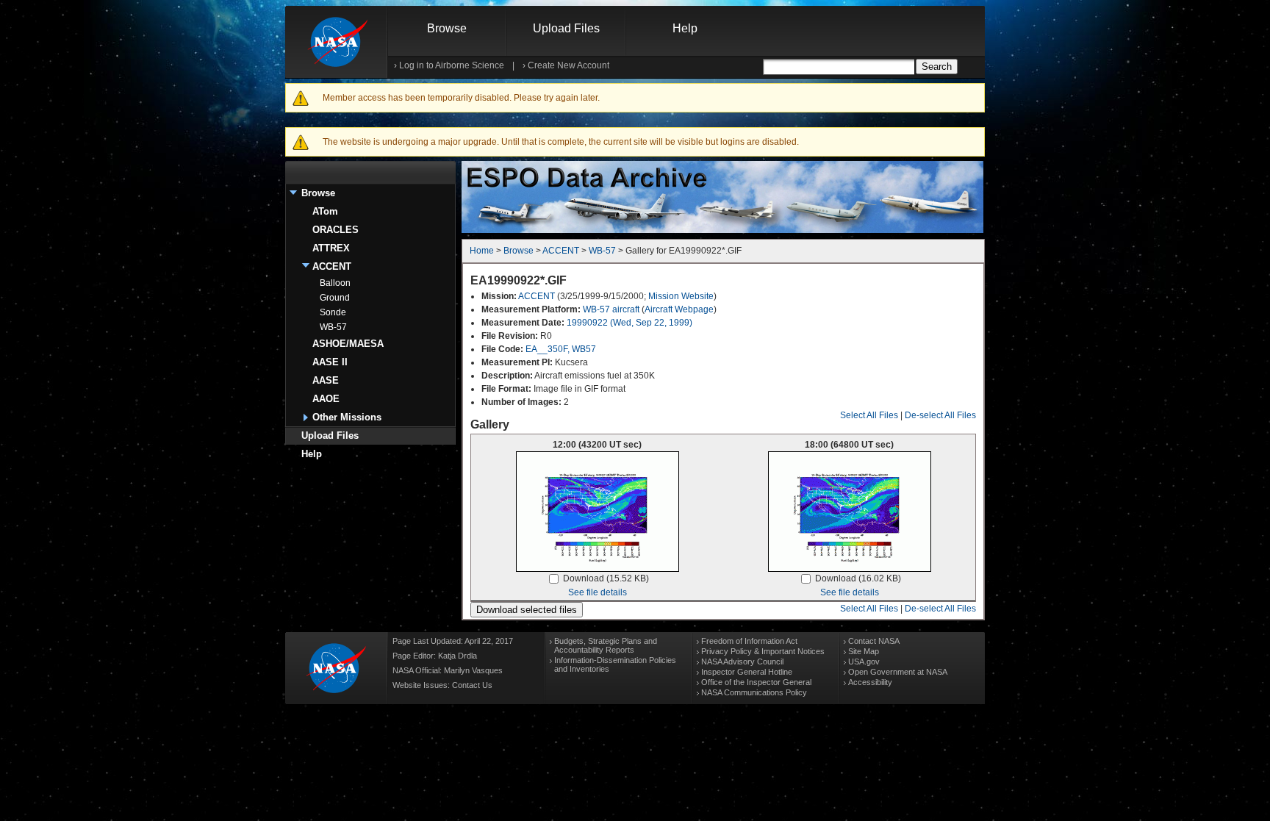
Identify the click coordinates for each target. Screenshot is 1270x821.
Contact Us (472, 685)
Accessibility (870, 682)
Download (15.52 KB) (606, 578)
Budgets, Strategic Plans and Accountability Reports (605, 645)
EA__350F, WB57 (560, 349)
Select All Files (869, 415)
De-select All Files (940, 415)
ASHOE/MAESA (348, 343)
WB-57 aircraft (611, 309)
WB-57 (333, 327)
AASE (325, 380)
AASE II (330, 362)
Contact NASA (874, 641)
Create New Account (568, 65)
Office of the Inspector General (756, 682)
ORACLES (335, 229)
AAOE (326, 398)
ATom (325, 211)
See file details (597, 592)
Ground (335, 298)
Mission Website (681, 296)
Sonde (333, 312)
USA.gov (864, 661)
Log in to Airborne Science (451, 65)
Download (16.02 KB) (858, 578)
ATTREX (331, 248)
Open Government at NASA (897, 671)
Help (684, 28)
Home (482, 250)
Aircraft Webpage (679, 309)
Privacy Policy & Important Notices (763, 651)
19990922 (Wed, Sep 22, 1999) (629, 323)
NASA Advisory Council (742, 661)
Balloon (335, 283)
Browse (447, 28)
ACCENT (331, 266)
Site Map (863, 651)
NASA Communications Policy (754, 692)
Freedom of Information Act (749, 641)
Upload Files (566, 28)
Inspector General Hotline (746, 671)
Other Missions (346, 417)
